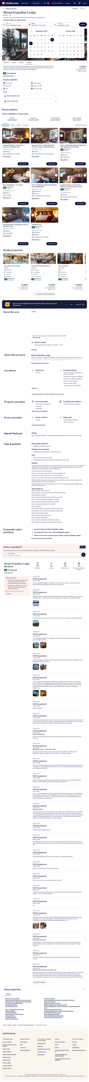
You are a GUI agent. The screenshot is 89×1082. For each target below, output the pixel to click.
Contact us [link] (23, 1047)
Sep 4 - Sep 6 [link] (77, 120)
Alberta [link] (14, 1025)
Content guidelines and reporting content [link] (61, 1055)
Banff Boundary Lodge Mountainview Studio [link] (18, 1001)
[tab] (8, 994)
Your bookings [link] (23, 1042)
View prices (23, 164)
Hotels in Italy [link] (6, 1048)
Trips (74, 3)
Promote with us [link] (42, 1051)
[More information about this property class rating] (10, 15)
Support (67, 3)
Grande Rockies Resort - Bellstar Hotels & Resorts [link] (59, 1011)
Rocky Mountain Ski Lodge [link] (52, 1014)
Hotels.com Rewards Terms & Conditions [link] (62, 1059)
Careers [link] (74, 1044)
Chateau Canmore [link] (49, 998)
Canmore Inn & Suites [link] (11, 1019)
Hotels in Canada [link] (7, 1042)
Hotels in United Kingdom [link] (9, 1054)
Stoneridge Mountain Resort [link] (52, 1012)
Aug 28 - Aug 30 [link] (55, 120)
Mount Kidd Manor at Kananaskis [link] (54, 1016)
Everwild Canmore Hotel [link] (12, 998)
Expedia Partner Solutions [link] (44, 1049)
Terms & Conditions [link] (60, 1042)
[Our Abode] (36, 926)
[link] (82, 8)
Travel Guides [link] (75, 1047)
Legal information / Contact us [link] (62, 1051)
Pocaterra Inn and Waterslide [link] (14, 1003)
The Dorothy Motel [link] (11, 1012)
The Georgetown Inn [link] (11, 1006)
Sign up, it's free (80, 304)
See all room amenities (38, 425)
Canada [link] (9, 1025)
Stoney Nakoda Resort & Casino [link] (14, 1009)
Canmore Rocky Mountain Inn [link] (53, 1009)
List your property (57, 3)
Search (83, 24)
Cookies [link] (57, 1047)
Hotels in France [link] (7, 1057)
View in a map (36, 337)
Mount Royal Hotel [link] (49, 1001)
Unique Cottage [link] (10, 1011)
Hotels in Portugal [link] (7, 1065)
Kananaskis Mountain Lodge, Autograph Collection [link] (59, 1000)
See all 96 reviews (8, 76)
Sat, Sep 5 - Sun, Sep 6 (39, 25)
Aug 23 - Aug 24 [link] (33, 120)
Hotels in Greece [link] (7, 1068)
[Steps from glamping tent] (36, 667)
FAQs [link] (21, 1044)
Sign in (85, 3)
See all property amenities (39, 411)
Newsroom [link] (40, 1046)
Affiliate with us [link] (42, 1043)
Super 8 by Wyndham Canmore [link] (53, 1017)
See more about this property (40, 363)
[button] (38, 39)
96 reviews (7, 572)
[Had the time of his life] (43, 926)
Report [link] (9, 593)
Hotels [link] (4, 1025)
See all (5, 92)
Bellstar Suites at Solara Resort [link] (14, 1014)
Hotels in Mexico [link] (7, 1051)
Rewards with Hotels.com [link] (78, 1050)
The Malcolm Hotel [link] (10, 1017)
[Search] (83, 555)
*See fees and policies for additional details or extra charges (47, 394)
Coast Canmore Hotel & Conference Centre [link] (18, 1000)
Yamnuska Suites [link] (10, 1016)
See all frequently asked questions (41, 538)
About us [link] (74, 1042)
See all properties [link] (11, 8)
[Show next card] (85, 272)
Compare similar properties (46, 294)
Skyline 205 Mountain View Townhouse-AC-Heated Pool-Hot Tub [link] (62, 1007)
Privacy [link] (56, 1044)
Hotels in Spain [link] (6, 1060)
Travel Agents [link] (41, 1054)
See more (34, 349)
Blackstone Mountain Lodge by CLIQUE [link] (55, 1005)
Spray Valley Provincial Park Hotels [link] (26, 1025)
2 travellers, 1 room (63, 25)
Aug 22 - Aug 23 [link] (12, 120)
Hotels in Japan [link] (7, 1062)
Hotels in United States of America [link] (9, 1045)
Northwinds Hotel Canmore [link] (52, 1003)
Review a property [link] (25, 1050)
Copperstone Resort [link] (11, 1005)
